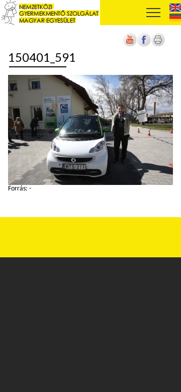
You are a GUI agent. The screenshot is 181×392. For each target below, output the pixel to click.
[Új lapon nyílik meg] (144, 45)
